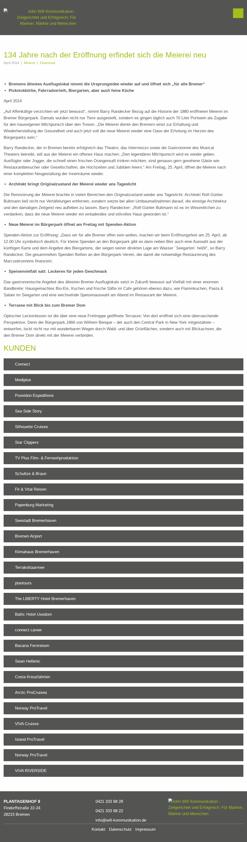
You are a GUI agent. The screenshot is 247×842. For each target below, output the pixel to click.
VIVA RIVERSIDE (31, 770)
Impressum (145, 829)
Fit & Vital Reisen (30, 489)
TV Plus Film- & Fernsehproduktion (46, 458)
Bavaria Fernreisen (32, 645)
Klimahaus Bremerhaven (37, 552)
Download (47, 63)
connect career (28, 630)
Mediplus (23, 380)
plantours (23, 583)
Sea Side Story (28, 411)
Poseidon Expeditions (34, 395)
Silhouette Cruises (31, 426)
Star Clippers (27, 442)
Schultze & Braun (30, 473)
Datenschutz (120, 829)
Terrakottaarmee (29, 567)
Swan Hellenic (28, 661)
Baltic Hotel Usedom (33, 614)
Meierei (29, 63)
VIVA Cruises (27, 724)
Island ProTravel (29, 739)
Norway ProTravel (31, 708)
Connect (22, 364)
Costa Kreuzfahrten (32, 677)
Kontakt (98, 829)
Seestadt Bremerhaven (35, 520)
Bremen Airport (28, 536)
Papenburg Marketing (34, 505)
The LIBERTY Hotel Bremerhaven (45, 598)
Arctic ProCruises (31, 692)
